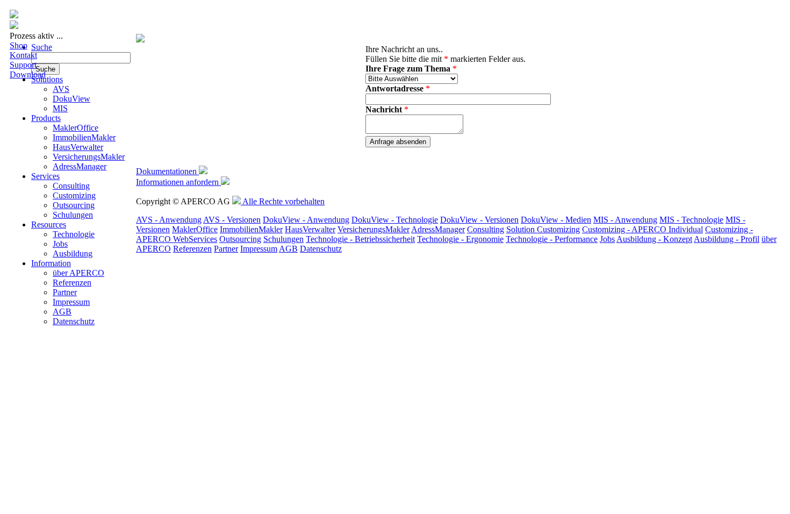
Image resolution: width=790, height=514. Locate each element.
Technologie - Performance (552, 239)
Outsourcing (74, 205)
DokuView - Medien (556, 219)
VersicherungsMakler (89, 156)
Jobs (60, 243)
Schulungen (73, 214)
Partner (65, 292)
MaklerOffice (75, 127)
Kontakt (23, 55)
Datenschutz (74, 321)
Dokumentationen (167, 171)
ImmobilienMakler (84, 137)
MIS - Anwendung (625, 219)
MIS (60, 108)
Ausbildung (72, 253)
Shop (18, 45)
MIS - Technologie (691, 219)
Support (23, 64)
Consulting (71, 185)
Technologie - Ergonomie (460, 239)
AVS (61, 89)
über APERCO (78, 272)
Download (28, 74)
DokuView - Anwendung (306, 219)
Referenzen (72, 282)
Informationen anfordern (178, 182)
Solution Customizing (543, 229)
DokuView (71, 98)
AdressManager (79, 166)
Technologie (74, 234)
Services (45, 176)
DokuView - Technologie (394, 219)
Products (46, 118)
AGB (62, 311)
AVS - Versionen (232, 219)
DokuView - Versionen (479, 219)
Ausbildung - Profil (726, 239)
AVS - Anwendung (169, 219)
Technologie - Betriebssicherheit (360, 239)
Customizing (74, 195)
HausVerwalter (78, 147)
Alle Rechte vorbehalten (283, 201)
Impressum (71, 301)
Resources (48, 224)
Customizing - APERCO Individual (642, 229)
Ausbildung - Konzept (654, 239)
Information (51, 263)
